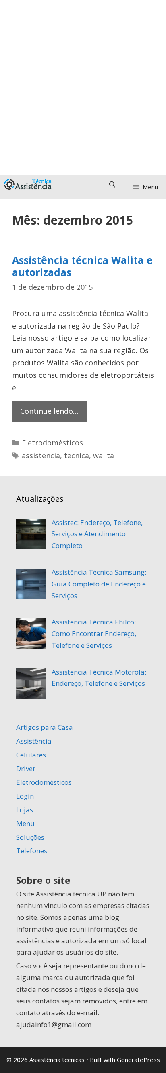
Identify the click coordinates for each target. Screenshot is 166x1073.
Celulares (31, 754)
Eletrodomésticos (52, 442)
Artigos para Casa (44, 727)
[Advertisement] (83, 87)
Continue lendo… (53, 414)
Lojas (24, 809)
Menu (25, 823)
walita (103, 455)
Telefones (31, 850)
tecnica (76, 455)
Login (25, 796)
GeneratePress (138, 1060)
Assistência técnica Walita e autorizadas (82, 266)
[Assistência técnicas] (29, 184)
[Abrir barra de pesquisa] (112, 184)
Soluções (30, 837)
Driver (25, 768)
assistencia (41, 455)
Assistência (34, 741)
